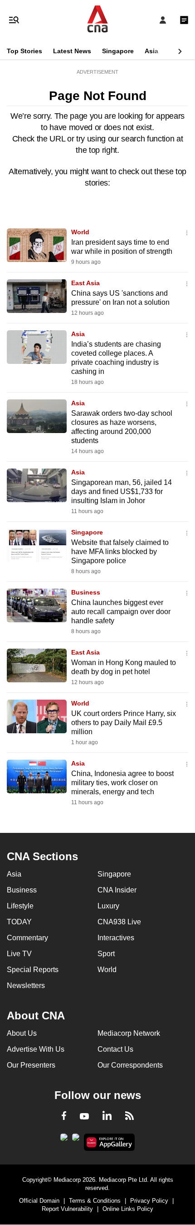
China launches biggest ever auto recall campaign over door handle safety (121, 612)
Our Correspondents (130, 1065)
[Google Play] (64, 1140)
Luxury (108, 906)
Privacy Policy (149, 1200)
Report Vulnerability (67, 1208)
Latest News (72, 51)
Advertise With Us (35, 1049)
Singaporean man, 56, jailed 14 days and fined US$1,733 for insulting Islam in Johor (121, 491)
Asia (151, 51)
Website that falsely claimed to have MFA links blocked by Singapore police (120, 552)
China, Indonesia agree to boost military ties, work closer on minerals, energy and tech (122, 783)
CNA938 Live (119, 922)
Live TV (19, 954)
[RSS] (129, 1117)
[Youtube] (84, 1116)
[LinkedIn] (107, 1117)
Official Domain (39, 1200)
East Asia (85, 283)
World (80, 232)
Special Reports (32, 969)
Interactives (116, 938)
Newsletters (26, 985)
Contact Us (115, 1049)
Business (85, 592)
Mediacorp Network (129, 1033)
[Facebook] (64, 1117)
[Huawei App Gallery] (109, 1142)
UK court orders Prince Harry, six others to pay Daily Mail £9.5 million (123, 723)
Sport (106, 954)
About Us (22, 1033)
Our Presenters (31, 1065)
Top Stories (24, 51)
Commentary (27, 938)
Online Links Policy (127, 1208)
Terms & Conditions (95, 1200)
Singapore (118, 51)
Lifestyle (20, 906)
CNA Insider (117, 890)
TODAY (19, 922)
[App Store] (75, 1140)
